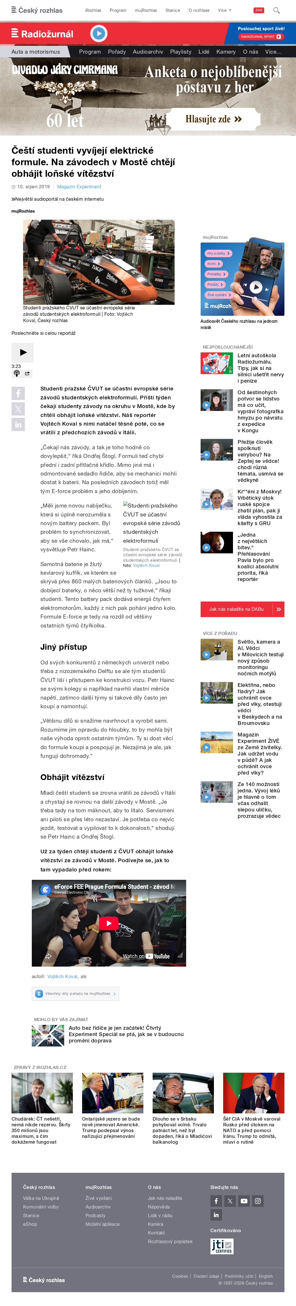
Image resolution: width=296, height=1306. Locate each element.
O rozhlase (199, 10)
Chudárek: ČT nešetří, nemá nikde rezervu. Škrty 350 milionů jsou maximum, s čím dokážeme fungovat (41, 1130)
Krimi (212, 264)
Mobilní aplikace (103, 1224)
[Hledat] (276, 10)
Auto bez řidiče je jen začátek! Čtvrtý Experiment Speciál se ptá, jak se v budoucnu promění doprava (126, 1034)
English (266, 1276)
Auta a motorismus (36, 51)
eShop (30, 1224)
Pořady (117, 51)
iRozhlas (93, 10)
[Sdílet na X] (18, 409)
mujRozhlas (146, 10)
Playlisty (181, 51)
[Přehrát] (23, 353)
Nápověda (159, 1207)
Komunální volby (41, 1207)
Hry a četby (216, 253)
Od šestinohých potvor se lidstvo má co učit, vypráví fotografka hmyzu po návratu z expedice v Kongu (261, 411)
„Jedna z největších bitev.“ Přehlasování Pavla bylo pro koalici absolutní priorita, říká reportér (258, 557)
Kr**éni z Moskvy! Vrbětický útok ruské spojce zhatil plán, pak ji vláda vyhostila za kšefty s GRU (260, 507)
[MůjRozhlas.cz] (23, 212)
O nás (250, 51)
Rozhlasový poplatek (170, 1241)
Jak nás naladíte (165, 1198)
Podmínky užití (239, 1276)
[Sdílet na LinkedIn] (18, 424)
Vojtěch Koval (146, 565)
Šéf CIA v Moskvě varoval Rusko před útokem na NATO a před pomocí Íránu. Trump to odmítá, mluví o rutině (252, 1130)
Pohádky (214, 274)
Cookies (180, 1276)
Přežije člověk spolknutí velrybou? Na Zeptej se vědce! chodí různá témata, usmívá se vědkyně (260, 461)
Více (273, 51)
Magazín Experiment (79, 186)
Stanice (173, 10)
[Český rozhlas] (37, 10)
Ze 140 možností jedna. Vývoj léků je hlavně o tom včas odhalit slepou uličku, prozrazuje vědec (259, 800)
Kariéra (155, 1224)
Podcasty (96, 1215)
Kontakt (156, 1233)
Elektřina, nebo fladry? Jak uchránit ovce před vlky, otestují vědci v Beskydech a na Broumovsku (260, 704)
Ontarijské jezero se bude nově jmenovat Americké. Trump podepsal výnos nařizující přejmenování (111, 1127)
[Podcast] (17, 374)
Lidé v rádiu (160, 1215)
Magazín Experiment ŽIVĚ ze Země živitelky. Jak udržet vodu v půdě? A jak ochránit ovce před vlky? (260, 754)
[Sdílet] (27, 374)
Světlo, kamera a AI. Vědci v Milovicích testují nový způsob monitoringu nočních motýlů (261, 658)
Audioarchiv (148, 51)
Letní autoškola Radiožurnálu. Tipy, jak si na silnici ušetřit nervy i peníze (261, 368)
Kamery (226, 51)
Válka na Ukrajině (41, 1198)
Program (118, 10)
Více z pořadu (220, 633)
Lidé (204, 51)
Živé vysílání (217, 295)
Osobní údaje (206, 1276)
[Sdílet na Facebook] (18, 393)
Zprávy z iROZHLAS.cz (40, 1067)
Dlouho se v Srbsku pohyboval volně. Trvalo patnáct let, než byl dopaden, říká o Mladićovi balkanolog (182, 1130)
